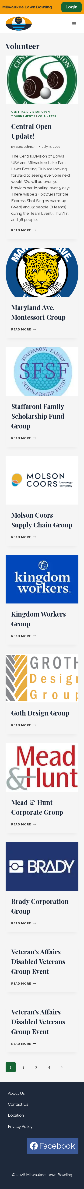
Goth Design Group (40, 712)
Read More (23, 230)
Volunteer (47, 116)
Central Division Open (30, 111)
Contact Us (18, 1104)
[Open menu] (74, 23)
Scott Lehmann (26, 146)
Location (16, 1115)
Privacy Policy (20, 1126)
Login (71, 6)
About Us (16, 1093)
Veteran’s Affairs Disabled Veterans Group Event (38, 961)
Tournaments (23, 116)
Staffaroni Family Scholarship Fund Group (37, 416)
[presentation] (42, 80)
